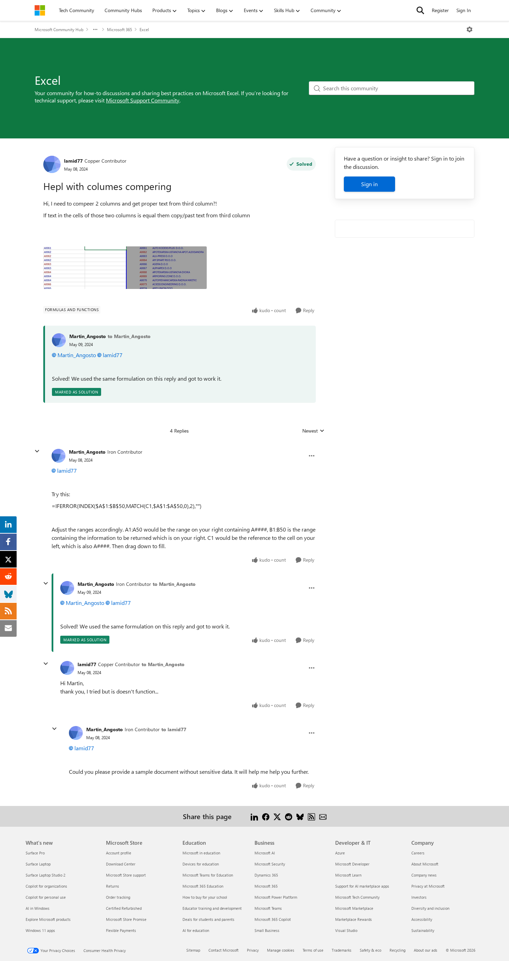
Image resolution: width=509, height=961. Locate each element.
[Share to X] (277, 816)
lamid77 (73, 160)
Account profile (118, 852)
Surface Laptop (38, 864)
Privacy (253, 950)
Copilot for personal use (46, 897)
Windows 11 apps (40, 930)
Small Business (266, 930)
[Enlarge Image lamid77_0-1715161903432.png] (125, 267)
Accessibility (421, 919)
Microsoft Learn (348, 875)
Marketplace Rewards (353, 919)
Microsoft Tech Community (357, 897)
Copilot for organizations (46, 886)
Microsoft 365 (119, 29)
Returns (112, 886)
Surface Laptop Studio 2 (45, 875)
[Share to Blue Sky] (300, 816)
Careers (418, 852)
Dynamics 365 (266, 875)
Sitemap (193, 950)
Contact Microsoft (223, 950)
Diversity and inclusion (430, 908)
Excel (144, 29)
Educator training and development (212, 908)
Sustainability (422, 930)
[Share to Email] (323, 816)
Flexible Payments (121, 930)
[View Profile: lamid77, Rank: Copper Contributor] (52, 164)
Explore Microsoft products (48, 919)
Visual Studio (346, 930)
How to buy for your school (204, 897)
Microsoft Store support (126, 875)
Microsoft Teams (268, 908)
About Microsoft (424, 864)
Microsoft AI (264, 852)
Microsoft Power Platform (275, 897)
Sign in (369, 184)
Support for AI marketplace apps (362, 886)
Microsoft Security (269, 864)
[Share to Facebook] (265, 816)
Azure (340, 852)
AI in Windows (38, 908)
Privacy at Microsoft (428, 886)
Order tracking (118, 897)
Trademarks (341, 950)
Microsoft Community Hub (59, 29)
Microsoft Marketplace (354, 908)
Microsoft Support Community (142, 100)
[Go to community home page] (40, 10)
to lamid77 (173, 729)
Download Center (120, 864)
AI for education (195, 930)
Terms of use (313, 950)
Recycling (397, 950)
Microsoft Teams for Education (207, 875)
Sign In (463, 10)
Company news (424, 875)
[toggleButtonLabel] (469, 29)
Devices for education (200, 864)
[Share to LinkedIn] (254, 816)
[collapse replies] (37, 451)
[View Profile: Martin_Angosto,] (59, 340)
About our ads (425, 950)
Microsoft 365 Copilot (272, 919)
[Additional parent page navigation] (95, 29)
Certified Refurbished (124, 908)
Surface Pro (35, 852)
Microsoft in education (201, 852)
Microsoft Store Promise (126, 919)
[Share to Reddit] (288, 816)
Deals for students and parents (208, 919)
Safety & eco (370, 950)
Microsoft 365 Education (202, 886)
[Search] (420, 10)
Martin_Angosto (87, 336)
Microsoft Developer (352, 864)
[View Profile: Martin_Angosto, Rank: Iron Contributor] (58, 456)
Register (440, 10)
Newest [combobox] (313, 430)
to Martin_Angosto (129, 336)
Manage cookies (280, 950)
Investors (419, 897)
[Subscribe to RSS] (311, 816)
